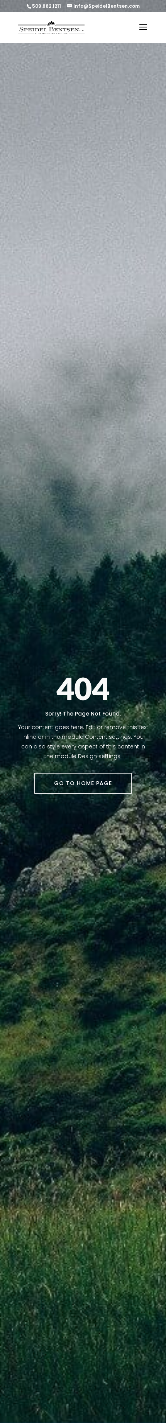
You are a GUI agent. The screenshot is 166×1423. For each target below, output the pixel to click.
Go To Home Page (83, 783)
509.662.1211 (46, 6)
